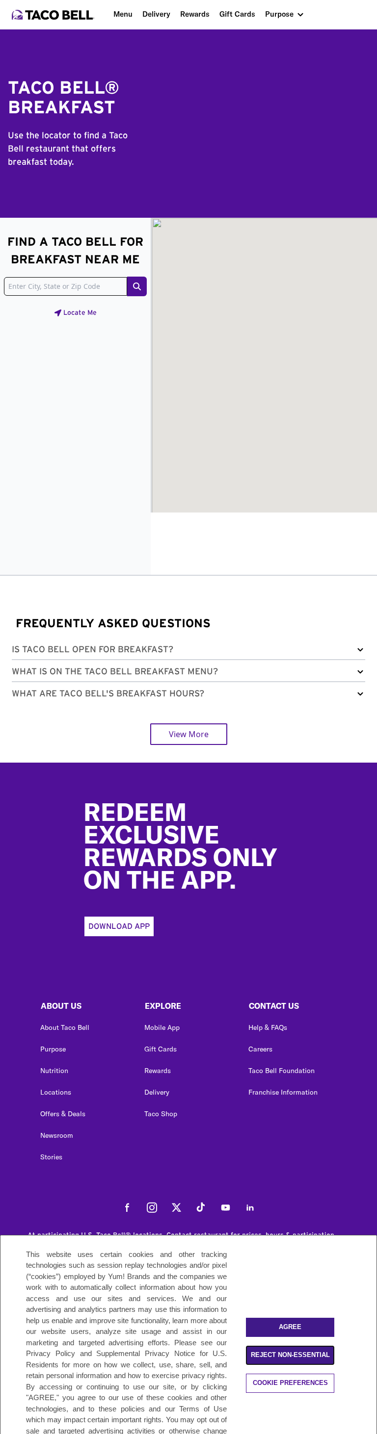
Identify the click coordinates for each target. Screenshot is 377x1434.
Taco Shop (160, 1113)
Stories (51, 1156)
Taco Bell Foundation (281, 1070)
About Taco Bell (64, 1027)
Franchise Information (283, 1092)
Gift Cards (237, 14)
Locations (55, 1092)
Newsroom (56, 1135)
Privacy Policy (50, 1353)
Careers (260, 1049)
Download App (119, 926)
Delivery (156, 14)
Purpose (279, 14)
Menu (123, 14)
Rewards (195, 14)
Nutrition (54, 1070)
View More (189, 734)
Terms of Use (203, 1409)
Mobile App (162, 1027)
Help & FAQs (267, 1027)
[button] (188, 651)
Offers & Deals (62, 1113)
